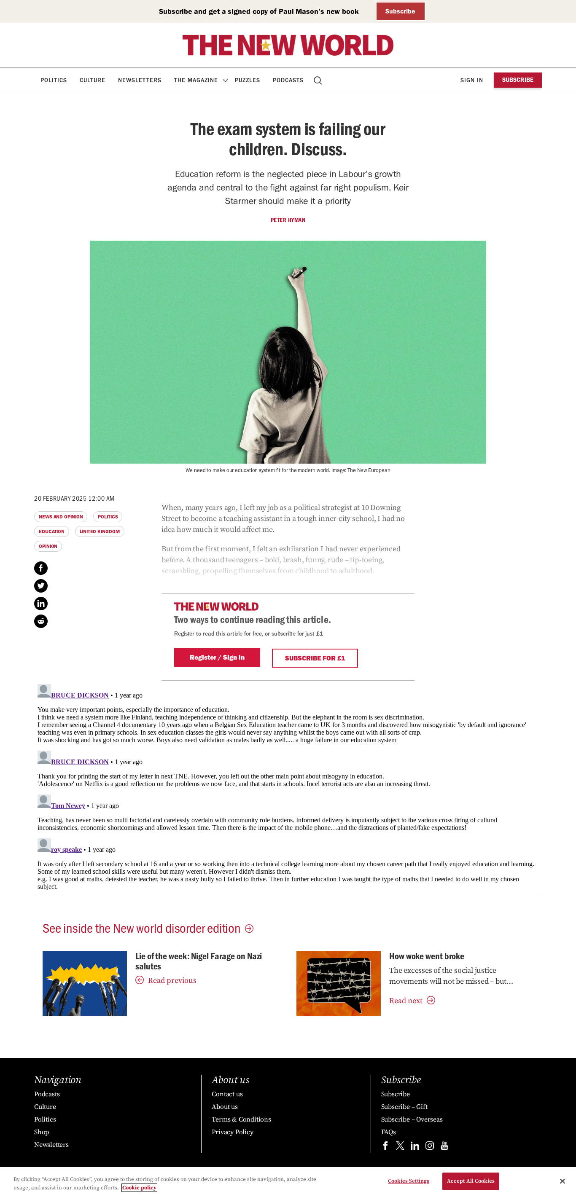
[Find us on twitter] (400, 1147)
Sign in (471, 80)
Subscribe (400, 11)
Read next (406, 1001)
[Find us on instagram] (429, 1147)
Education (52, 531)
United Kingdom (100, 531)
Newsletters (139, 80)
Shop (41, 1132)
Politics (53, 80)
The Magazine (196, 80)
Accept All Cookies (471, 1181)
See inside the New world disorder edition (142, 927)
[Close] (562, 1181)
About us (224, 1107)
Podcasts (288, 80)
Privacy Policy (232, 1132)
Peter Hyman (288, 220)
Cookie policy (139, 1187)
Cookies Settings (408, 1181)
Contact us (227, 1094)
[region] (288, 1182)
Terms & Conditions (241, 1119)
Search (318, 80)
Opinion (48, 546)
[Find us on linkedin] (415, 1147)
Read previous (172, 980)
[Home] (288, 45)
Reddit (41, 621)
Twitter (41, 586)
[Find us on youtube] (444, 1147)
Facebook (41, 568)
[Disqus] (288, 786)
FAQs (388, 1132)
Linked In (41, 603)
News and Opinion (61, 517)
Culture (92, 80)
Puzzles (247, 80)
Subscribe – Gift (404, 1107)
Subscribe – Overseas (412, 1119)
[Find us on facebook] (385, 1147)
